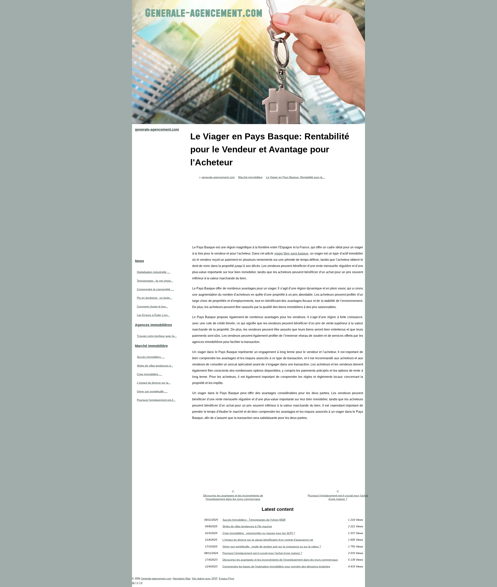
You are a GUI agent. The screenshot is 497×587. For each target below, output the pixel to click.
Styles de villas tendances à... (155, 365)
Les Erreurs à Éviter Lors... (153, 315)
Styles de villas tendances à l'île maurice (247, 526)
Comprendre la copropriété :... (155, 289)
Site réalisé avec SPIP (204, 578)
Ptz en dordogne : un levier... (154, 297)
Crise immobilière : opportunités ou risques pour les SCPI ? (258, 533)
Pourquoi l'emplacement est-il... (156, 399)
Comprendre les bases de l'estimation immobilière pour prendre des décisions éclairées (276, 566)
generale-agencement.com (218, 177)
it (137, 582)
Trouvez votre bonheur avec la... (157, 336)
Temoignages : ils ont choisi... (155, 280)
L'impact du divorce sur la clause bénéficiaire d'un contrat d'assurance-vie (267, 539)
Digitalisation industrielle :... (153, 272)
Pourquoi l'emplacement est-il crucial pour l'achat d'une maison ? (338, 497)
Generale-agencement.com (156, 578)
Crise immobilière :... (149, 374)
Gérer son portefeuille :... (152, 391)
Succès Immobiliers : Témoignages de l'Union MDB (253, 519)
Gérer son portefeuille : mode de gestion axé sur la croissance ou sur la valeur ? (271, 546)
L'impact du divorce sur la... (154, 382)
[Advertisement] (277, 209)
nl (141, 582)
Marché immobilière (250, 177)
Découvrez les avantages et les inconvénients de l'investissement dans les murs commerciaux (233, 497)
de (133, 582)
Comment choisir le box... (152, 306)
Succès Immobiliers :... (151, 356)
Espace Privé (226, 578)
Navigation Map (181, 578)
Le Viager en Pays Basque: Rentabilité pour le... (295, 177)
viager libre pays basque (291, 253)
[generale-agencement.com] (248, 62)
